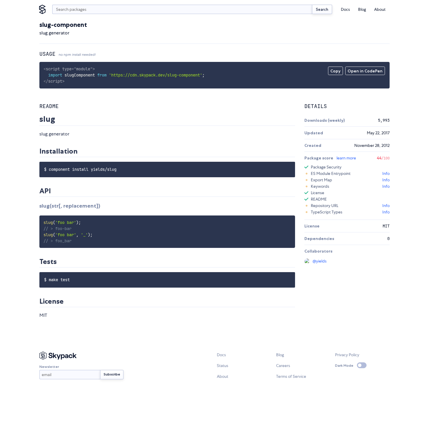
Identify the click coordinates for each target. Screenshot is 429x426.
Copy (335, 71)
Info (386, 173)
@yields (320, 261)
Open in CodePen (365, 71)
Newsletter (49, 366)
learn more (346, 158)
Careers (283, 365)
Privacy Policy (347, 354)
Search (322, 9)
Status (222, 365)
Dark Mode (344, 365)
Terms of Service (291, 376)
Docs (345, 9)
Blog (362, 9)
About (380, 9)
